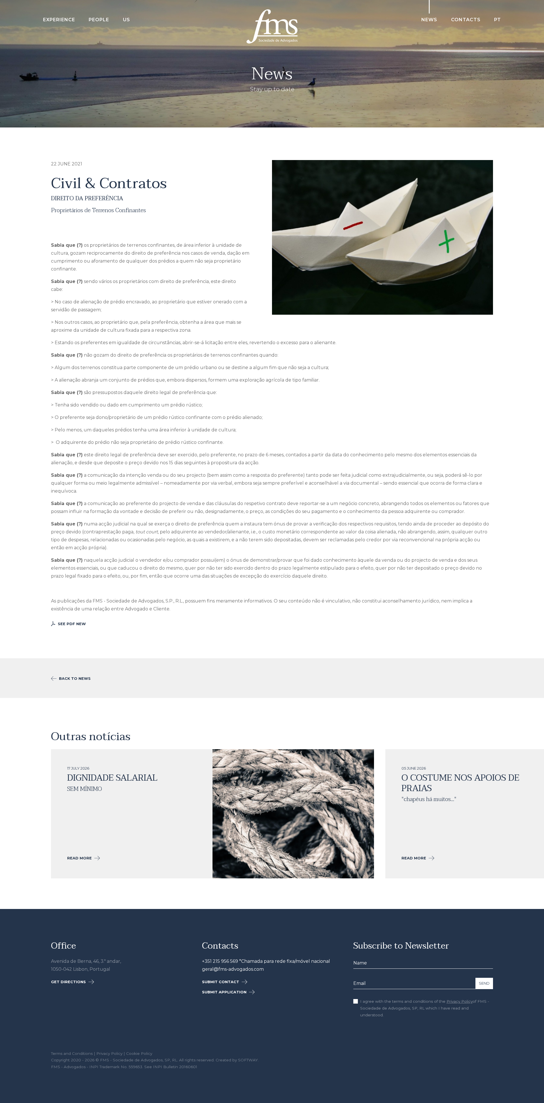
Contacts (466, 19)
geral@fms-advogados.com (233, 969)
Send (484, 983)
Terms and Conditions (72, 1053)
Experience (59, 19)
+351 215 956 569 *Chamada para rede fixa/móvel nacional (266, 961)
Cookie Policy (139, 1053)
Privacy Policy (460, 1001)
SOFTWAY (248, 1060)
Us (126, 19)
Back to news (74, 678)
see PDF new (71, 624)
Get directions (69, 982)
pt (497, 19)
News (429, 19)
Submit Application (225, 992)
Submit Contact (221, 982)
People (99, 19)
